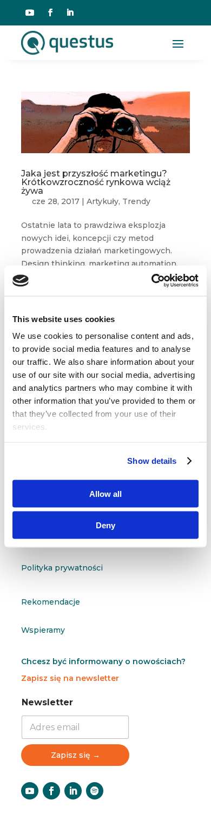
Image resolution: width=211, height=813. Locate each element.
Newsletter (47, 702)
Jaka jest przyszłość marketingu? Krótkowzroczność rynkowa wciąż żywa (95, 182)
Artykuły (102, 201)
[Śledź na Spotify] (94, 790)
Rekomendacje (50, 602)
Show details (151, 460)
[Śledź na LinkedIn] (69, 12)
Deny (105, 525)
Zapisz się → (75, 755)
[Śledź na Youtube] (29, 12)
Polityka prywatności (62, 568)
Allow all (105, 493)
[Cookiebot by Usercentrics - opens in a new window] (152, 281)
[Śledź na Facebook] (50, 12)
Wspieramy (43, 630)
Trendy (136, 201)
